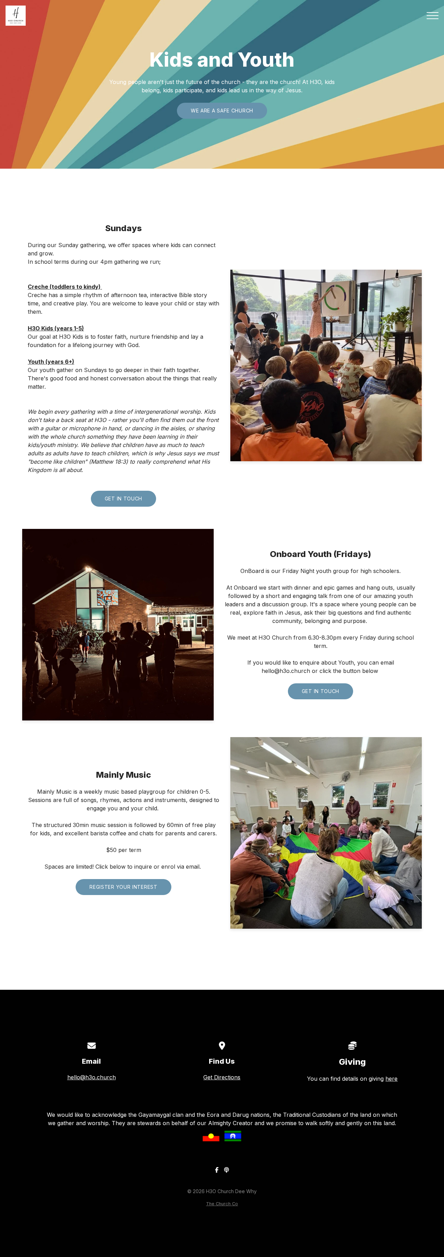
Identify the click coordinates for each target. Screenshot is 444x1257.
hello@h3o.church (91, 1077)
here (391, 1078)
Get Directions (221, 1077)
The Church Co (222, 1203)
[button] (432, 16)
